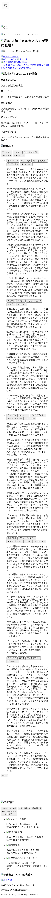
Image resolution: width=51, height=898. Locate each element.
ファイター (6, 152)
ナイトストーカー (15, 418)
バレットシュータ (34, 301)
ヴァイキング (13, 161)
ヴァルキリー (13, 661)
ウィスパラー (29, 418)
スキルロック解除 (9, 808)
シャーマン (6, 155)
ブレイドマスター (40, 161)
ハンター (17, 152)
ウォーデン (12, 415)
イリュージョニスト (27, 538)
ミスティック (19, 155)
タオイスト (12, 538)
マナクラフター (33, 658)
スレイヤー (23, 415)
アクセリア (12, 658)
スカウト (11, 301)
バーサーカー (26, 164)
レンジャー (21, 304)
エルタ (21, 658)
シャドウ (11, 304)
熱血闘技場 (36, 808)
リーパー (28, 541)
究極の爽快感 (24, 808)
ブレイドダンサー (38, 415)
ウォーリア (25, 161)
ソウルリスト (39, 541)
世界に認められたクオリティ (9, 813)
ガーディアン (13, 164)
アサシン (20, 301)
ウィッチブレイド (31, 152)
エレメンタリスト (15, 541)
